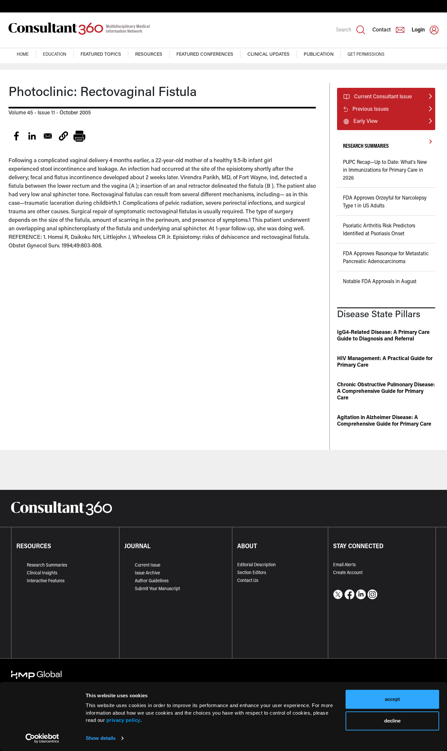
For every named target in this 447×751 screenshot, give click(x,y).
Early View (365, 120)
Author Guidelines (152, 580)
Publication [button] (318, 54)
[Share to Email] (47, 136)
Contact (381, 29)
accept (392, 699)
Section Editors (251, 572)
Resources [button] (148, 54)
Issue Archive (147, 572)
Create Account (348, 572)
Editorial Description (256, 564)
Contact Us (247, 580)
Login (418, 29)
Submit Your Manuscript (157, 588)
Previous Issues (370, 108)
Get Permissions (366, 54)
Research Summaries (47, 565)
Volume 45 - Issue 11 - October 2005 (50, 112)
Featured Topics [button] (100, 54)
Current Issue (147, 565)
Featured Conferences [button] (204, 54)
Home (23, 54)
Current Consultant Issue (383, 96)
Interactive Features (45, 580)
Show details (101, 738)
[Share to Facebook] (16, 136)
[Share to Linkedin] (32, 136)
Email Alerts (344, 564)
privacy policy (123, 720)
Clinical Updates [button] (268, 54)
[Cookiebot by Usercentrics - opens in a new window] (42, 738)
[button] (63, 136)
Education (54, 54)
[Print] (79, 136)
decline (392, 720)
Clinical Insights (42, 572)
